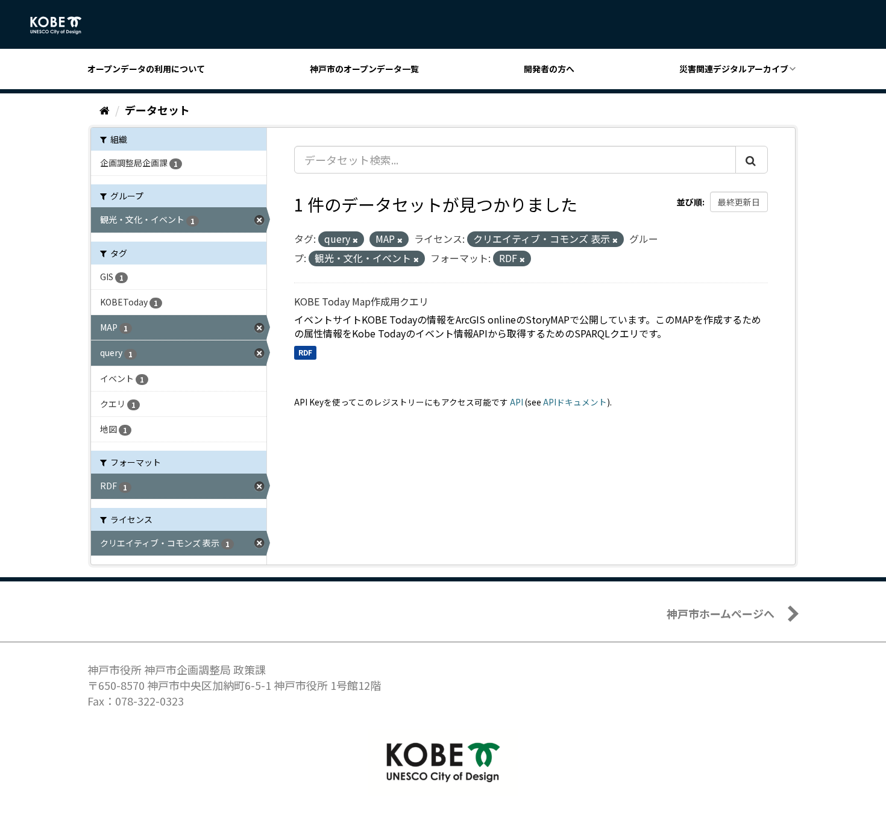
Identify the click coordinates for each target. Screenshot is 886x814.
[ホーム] (104, 109)
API (516, 402)
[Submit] (751, 160)
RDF (305, 352)
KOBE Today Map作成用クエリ (361, 301)
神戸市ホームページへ (720, 613)
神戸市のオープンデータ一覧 (364, 69)
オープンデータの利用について (146, 69)
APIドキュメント (575, 402)
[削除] (355, 240)
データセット (157, 109)
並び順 (689, 202)
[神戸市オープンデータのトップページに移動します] (62, 25)
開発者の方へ (549, 69)
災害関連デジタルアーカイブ (733, 69)
